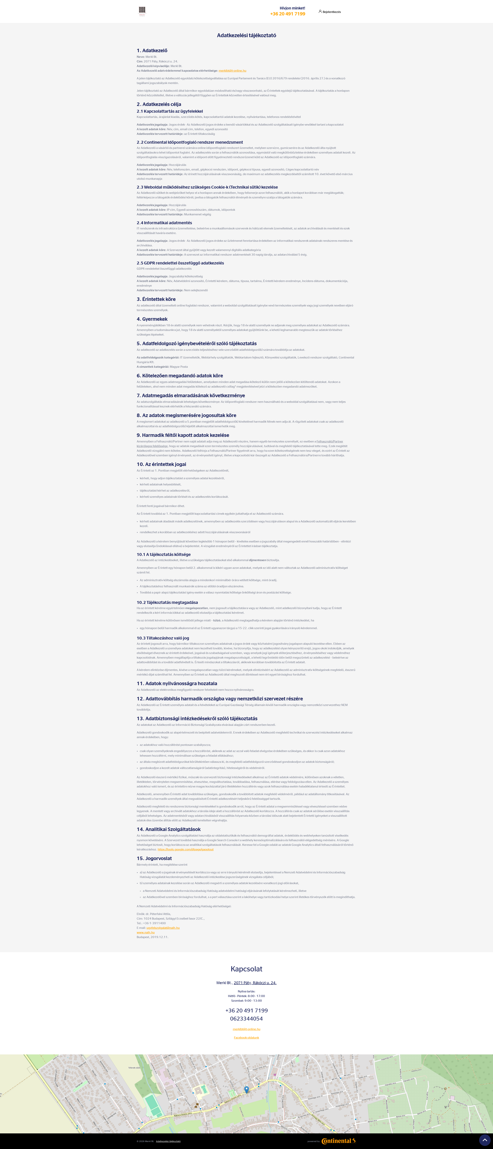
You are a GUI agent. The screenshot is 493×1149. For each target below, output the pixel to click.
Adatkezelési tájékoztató (168, 1141)
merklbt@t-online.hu (232, 70)
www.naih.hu (146, 932)
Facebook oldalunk (246, 1037)
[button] (246, 1090)
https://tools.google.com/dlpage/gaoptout (186, 849)
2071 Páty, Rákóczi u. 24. (255, 983)
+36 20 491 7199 (287, 14)
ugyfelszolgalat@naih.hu (163, 927)
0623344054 (246, 1019)
